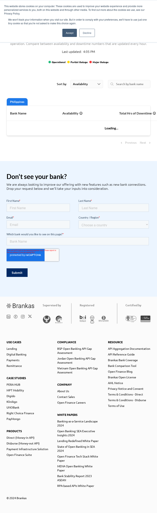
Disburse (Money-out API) (23, 443)
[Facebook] (16, 317)
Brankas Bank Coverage (123, 360)
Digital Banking (16, 354)
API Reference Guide (121, 354)
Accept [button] (69, 32)
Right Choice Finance (20, 413)
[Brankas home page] (21, 305)
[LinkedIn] (8, 317)
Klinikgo (12, 401)
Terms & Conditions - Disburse (127, 400)
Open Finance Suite (19, 454)
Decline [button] (87, 32)
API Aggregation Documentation (129, 348)
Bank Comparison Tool (122, 366)
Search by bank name (130, 84)
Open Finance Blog (120, 371)
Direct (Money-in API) (21, 437)
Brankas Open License (122, 377)
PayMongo (13, 419)
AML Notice (115, 383)
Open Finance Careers (71, 402)
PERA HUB (13, 384)
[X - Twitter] (30, 317)
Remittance (14, 366)
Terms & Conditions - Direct (125, 394)
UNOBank (13, 407)
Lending (12, 348)
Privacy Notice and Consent (126, 388)
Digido (11, 396)
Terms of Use (116, 406)
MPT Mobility (15, 390)
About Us (63, 391)
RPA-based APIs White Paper (75, 485)
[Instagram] (23, 317)
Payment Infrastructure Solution (27, 449)
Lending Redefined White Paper (78, 441)
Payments (13, 360)
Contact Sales (66, 397)
